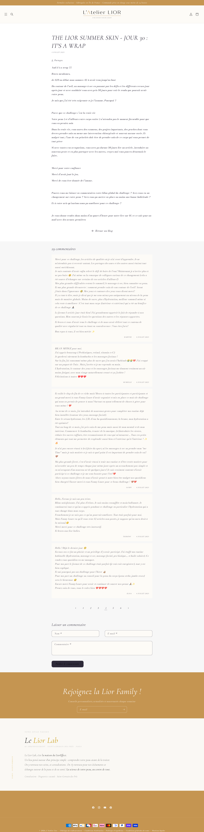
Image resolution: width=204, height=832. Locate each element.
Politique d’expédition (114, 830)
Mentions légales (158, 830)
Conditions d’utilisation (94, 830)
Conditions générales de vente (137, 830)
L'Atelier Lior (51, 830)
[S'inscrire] (124, 709)
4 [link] (106, 608)
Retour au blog (104, 231)
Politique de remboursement (71, 830)
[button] (6, 14)
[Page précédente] (76, 608)
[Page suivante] (128, 608)
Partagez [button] (58, 60)
